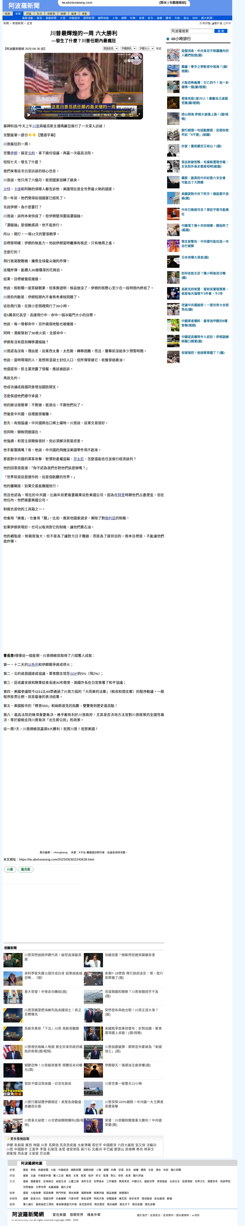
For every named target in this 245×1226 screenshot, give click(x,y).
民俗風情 (159, 1198)
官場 (142, 18)
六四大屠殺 (126, 1145)
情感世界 (48, 1198)
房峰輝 (130, 1149)
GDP (74, 674)
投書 (105, 1175)
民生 (150, 18)
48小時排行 (181, 39)
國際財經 (103, 18)
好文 (98, 1175)
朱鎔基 (19, 1145)
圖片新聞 (176, 1169)
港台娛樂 (74, 1192)
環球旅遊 (147, 1198)
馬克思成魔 (68, 1145)
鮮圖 (169, 1198)
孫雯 (62, 1149)
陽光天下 (125, 1204)
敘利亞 (110, 518)
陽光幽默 (112, 1204)
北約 (31, 153)
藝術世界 (149, 1181)
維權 (159, 18)
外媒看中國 (44, 1175)
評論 (28, 13)
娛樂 (63, 13)
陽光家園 (137, 1204)
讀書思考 (212, 1181)
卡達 (17, 189)
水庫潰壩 (84, 1145)
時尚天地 (99, 1198)
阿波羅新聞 (24, 5)
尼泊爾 (45, 1153)
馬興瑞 (54, 1145)
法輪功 (151, 1145)
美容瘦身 (162, 1181)
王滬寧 (34, 1149)
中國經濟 (74, 18)
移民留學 (86, 1198)
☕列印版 (205, 23)
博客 (84, 13)
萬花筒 (123, 1198)
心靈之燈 (74, 1181)
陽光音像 (150, 1204)
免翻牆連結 (177, 2)
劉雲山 (119, 1149)
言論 (33, 1175)
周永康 (23, 1153)
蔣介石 (86, 1149)
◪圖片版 (217, 23)
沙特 (7, 189)
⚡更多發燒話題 (18, 1138)
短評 (90, 1175)
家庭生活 (61, 1181)
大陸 (62, 18)
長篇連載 (53, 1187)
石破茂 (52, 1149)
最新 (27, 18)
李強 (43, 1149)
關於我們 (142, 1215)
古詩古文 (175, 1181)
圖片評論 (138, 1175)
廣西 (28, 1145)
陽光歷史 (99, 1204)
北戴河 (97, 1149)
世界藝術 (28, 1187)
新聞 (18, 13)
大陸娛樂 (36, 1192)
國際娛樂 (86, 1192)
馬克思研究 (85, 1204)
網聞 (124, 18)
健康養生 (36, 1181)
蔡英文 (149, 1149)
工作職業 (111, 1181)
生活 (39, 13)
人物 (115, 18)
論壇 (73, 13)
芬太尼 (79, 459)
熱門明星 (61, 1192)
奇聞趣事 (111, 1198)
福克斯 (25, 869)
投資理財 (187, 1181)
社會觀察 (61, 1198)
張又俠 (140, 1145)
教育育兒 (124, 1181)
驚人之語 (58, 1175)
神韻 (36, 1145)
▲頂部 (196, 1215)
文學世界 (41, 1187)
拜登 (121, 495)
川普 (36, 126)
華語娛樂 (48, 1192)
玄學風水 (99, 1181)
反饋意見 (155, 1215)
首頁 (7, 13)
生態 (177, 18)
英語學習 (225, 1181)
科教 (133, 18)
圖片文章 (66, 1187)
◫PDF (227, 23)
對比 (113, 1175)
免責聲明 (168, 1215)
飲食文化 (36, 1198)
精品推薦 (111, 1192)
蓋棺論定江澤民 (45, 1204)
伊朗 (13, 153)
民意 (128, 1175)
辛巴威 (108, 1149)
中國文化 (137, 1181)
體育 (168, 18)
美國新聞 (51, 18)
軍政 (39, 18)
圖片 (206, 18)
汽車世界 (74, 1198)
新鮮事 (51, 13)
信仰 (195, 18)
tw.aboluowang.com (77, 2)
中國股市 (21, 1149)
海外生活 (86, 1181)
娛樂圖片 (124, 1192)
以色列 (33, 665)
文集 (75, 1175)
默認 (158, 48)
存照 (120, 1175)
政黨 (83, 1175)
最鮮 (25, 1198)
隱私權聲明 (182, 1215)
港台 (186, 18)
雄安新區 (73, 1149)
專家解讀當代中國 (66, 1204)
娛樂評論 (99, 1192)
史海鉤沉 (48, 1181)
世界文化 (200, 1181)
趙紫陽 (12, 1153)
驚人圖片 (28, 1204)
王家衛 (34, 1153)
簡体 (163, 2)
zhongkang (60, 852)
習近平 (97, 1145)
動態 (68, 1175)
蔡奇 (139, 1149)
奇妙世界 (134, 1198)
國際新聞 (88, 18)
